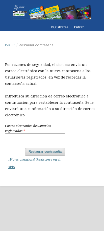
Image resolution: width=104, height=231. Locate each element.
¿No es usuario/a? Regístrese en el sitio (34, 163)
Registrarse (59, 27)
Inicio (10, 45)
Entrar (79, 27)
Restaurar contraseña (45, 151)
